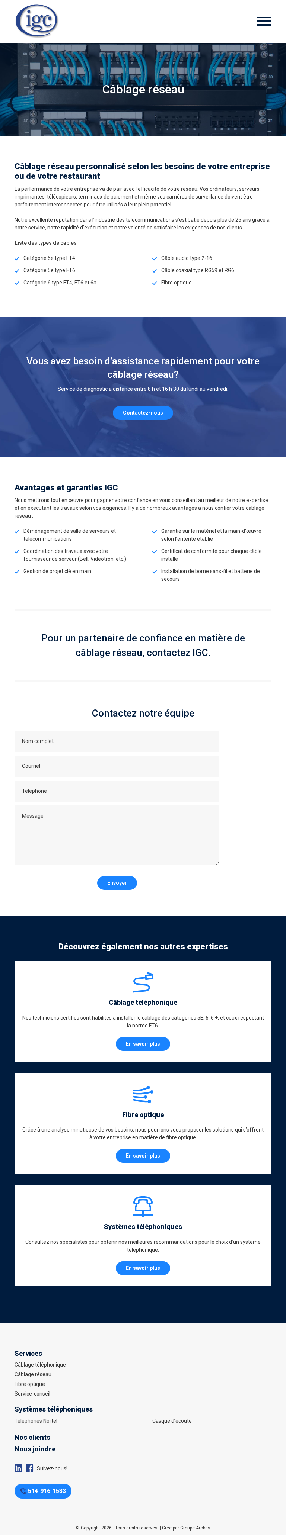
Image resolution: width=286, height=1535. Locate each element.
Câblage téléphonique (40, 1365)
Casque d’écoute (172, 1421)
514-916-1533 (47, 1490)
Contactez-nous (143, 413)
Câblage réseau (33, 1374)
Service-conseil (32, 1394)
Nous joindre (35, 1449)
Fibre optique (30, 1384)
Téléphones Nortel (36, 1421)
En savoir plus (143, 1044)
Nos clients (32, 1437)
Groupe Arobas (195, 1528)
